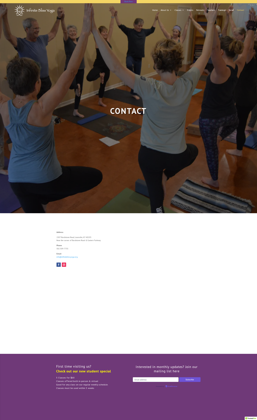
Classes (178, 10)
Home (155, 10)
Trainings (222, 10)
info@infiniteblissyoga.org (67, 257)
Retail (231, 10)
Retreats (200, 10)
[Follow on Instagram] (64, 265)
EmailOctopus (172, 386)
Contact (240, 10)
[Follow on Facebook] (58, 265)
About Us (165, 10)
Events (190, 10)
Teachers (211, 10)
